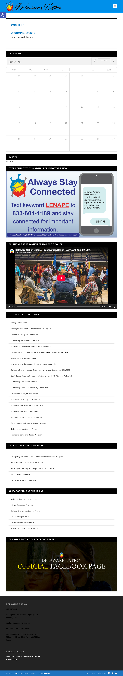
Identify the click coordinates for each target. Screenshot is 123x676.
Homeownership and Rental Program (26, 435)
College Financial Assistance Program (26, 511)
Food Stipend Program (20, 474)
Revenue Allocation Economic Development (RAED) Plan (34, 364)
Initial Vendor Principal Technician (25, 399)
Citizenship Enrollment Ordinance (25, 340)
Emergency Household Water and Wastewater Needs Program (37, 457)
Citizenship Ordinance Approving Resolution (29, 388)
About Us (102, 673)
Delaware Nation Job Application (24, 393)
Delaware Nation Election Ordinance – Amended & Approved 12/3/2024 (40, 370)
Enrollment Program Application (24, 335)
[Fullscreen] (114, 307)
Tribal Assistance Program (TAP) (24, 499)
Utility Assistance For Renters (23, 480)
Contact (93, 673)
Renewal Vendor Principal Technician (26, 417)
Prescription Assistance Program (24, 528)
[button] (3, 15)
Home (86, 673)
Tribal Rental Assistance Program (25, 429)
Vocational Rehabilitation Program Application (31, 346)
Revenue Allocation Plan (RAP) (23, 358)
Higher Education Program (22, 505)
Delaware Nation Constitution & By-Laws (28, 352)
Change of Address (19, 323)
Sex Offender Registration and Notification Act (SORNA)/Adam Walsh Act (41, 376)
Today (104, 61)
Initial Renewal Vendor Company (24, 411)
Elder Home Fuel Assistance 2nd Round (27, 462)
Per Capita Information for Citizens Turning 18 (31, 329)
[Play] (9, 307)
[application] (61, 278)
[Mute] (110, 307)
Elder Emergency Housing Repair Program (28, 423)
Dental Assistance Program (22, 522)
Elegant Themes (22, 673)
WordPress (45, 673)
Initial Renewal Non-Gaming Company (27, 405)
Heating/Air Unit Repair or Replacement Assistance (32, 468)
